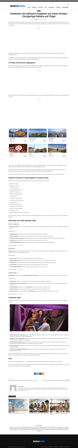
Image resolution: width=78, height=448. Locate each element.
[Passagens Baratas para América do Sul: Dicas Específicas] (39, 405)
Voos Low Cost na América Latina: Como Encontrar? (17, 413)
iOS (22, 245)
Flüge (25, 361)
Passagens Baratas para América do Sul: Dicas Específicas (39, 413)
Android (18, 245)
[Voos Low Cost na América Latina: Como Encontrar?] (18, 405)
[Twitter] (38, 374)
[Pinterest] (40, 374)
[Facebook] (35, 374)
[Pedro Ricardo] (31, 19)
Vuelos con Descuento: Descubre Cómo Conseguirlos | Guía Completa (56, 380)
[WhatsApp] (43, 374)
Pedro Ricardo (35, 19)
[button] (68, 4)
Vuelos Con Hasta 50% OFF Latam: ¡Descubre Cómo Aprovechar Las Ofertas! (23, 380)
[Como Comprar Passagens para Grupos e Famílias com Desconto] (59, 405)
